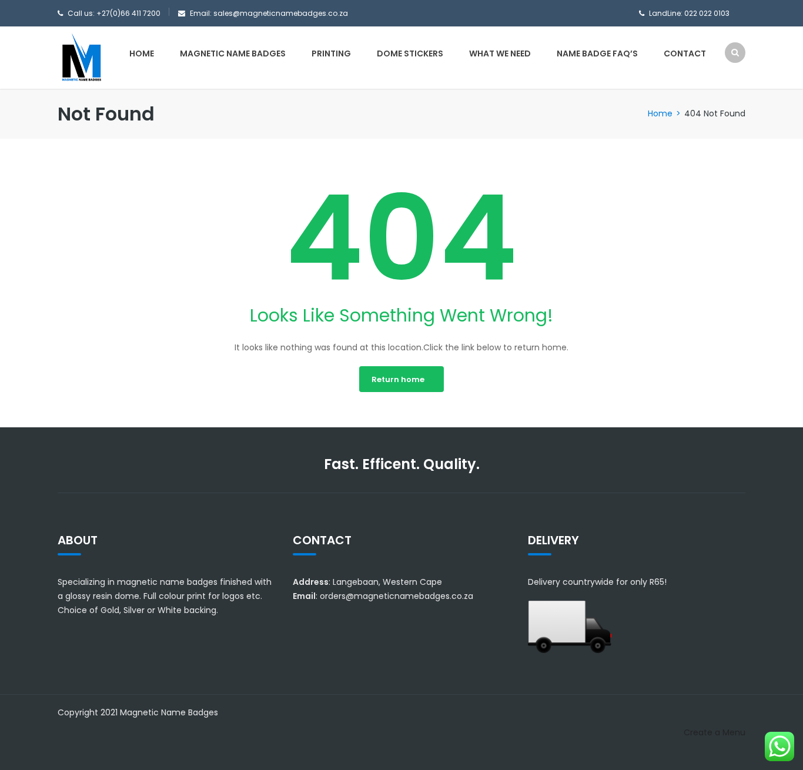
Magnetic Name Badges (233, 53)
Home (141, 53)
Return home (398, 379)
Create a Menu (714, 732)
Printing (331, 53)
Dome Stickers (410, 53)
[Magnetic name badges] (81, 57)
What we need (500, 53)
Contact (685, 53)
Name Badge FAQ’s (597, 53)
